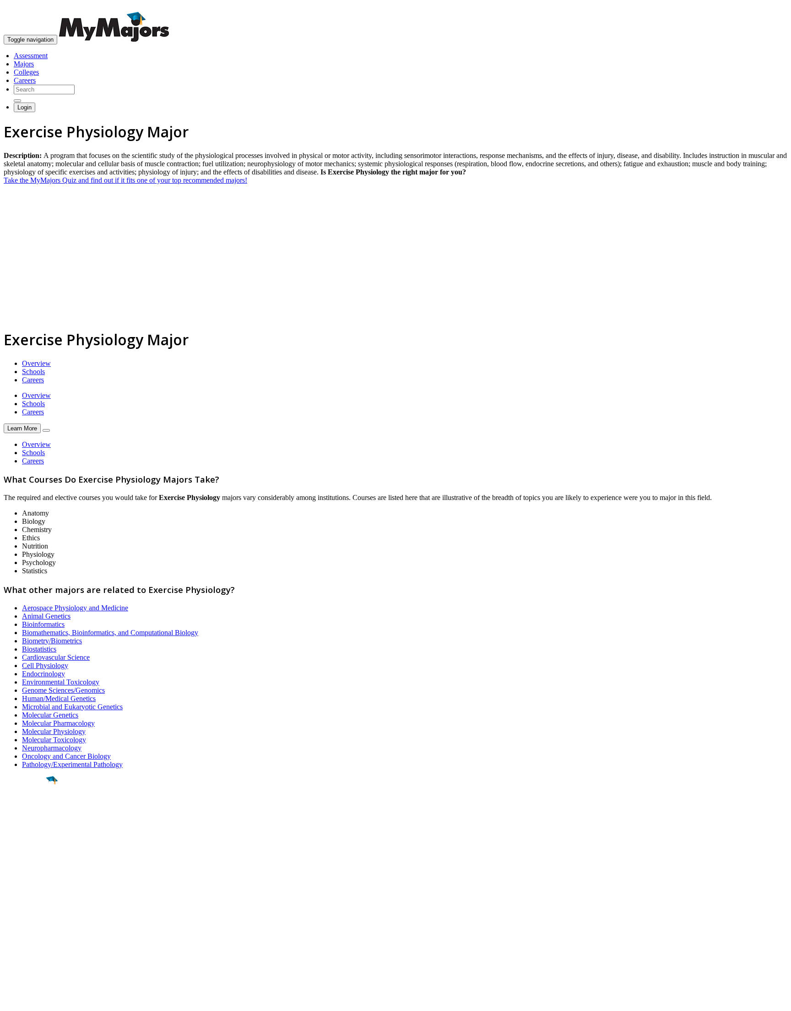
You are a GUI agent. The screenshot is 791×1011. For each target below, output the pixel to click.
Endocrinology (43, 674)
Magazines (19, 928)
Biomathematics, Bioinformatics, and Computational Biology (110, 632)
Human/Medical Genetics (59, 698)
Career (27, 851)
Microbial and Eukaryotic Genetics (72, 707)
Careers (25, 80)
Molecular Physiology (54, 731)
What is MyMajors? (32, 904)
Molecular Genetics (50, 715)
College (28, 831)
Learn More (22, 428)
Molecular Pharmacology (58, 723)
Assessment (31, 56)
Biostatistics (39, 649)
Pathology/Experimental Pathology (72, 764)
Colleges (26, 72)
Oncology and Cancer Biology (66, 756)
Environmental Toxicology (60, 682)
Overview (36, 363)
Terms (13, 999)
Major (25, 811)
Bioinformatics (43, 624)
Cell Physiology (45, 665)
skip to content (768, 7)
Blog (11, 945)
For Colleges (22, 920)
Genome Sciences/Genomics (63, 690)
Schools (33, 371)
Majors (24, 64)
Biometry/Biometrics (52, 641)
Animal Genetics (46, 616)
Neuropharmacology (51, 748)
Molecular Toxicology (54, 740)
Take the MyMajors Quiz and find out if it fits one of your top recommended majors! (125, 180)
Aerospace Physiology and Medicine (75, 608)
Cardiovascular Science (56, 657)
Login (24, 107)
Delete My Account (32, 936)
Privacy (38, 999)
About (15, 885)
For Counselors (26, 912)
